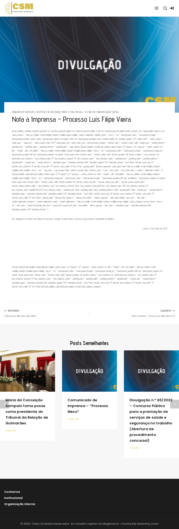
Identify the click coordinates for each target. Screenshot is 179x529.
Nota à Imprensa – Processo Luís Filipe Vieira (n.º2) (153, 313)
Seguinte (174, 404)
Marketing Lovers (148, 524)
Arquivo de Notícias (23, 112)
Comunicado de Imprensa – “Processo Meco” (88, 406)
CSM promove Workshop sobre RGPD (20, 313)
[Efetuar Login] (172, 8)
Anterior (4, 404)
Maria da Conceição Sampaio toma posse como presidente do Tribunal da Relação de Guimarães (27, 412)
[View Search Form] (165, 8)
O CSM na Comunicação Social (102, 112)
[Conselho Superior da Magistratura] (19, 8)
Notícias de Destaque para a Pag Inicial (60, 112)
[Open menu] (156, 8)
